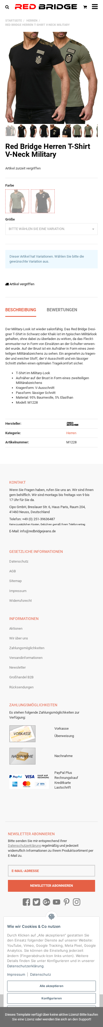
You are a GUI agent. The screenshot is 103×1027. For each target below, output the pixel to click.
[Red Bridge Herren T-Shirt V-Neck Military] (51, 78)
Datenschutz (18, 561)
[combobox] (51, 229)
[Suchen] (8, 6)
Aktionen (15, 628)
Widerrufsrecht (20, 601)
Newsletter (17, 667)
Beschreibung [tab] (20, 309)
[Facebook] (26, 902)
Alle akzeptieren (51, 986)
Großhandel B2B (21, 677)
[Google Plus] (46, 902)
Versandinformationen (26, 658)
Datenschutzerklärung (24, 846)
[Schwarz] (43, 201)
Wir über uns (18, 638)
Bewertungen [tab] (62, 309)
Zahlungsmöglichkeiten (26, 648)
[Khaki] (17, 201)
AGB (12, 571)
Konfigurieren (51, 998)
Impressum (17, 591)
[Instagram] (76, 902)
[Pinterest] (66, 902)
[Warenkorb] (85, 6)
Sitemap (15, 581)
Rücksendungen (21, 687)
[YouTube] (56, 902)
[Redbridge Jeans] (46, 6)
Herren (71, 433)
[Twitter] (36, 902)
